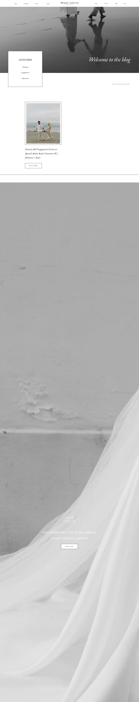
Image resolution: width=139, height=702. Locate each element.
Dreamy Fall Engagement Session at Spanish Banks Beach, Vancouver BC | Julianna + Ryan (41, 153)
